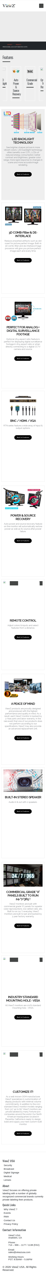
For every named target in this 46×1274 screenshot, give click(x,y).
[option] (16, 83)
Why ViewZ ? (10, 1209)
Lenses (7, 1180)
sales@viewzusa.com (19, 1252)
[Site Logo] (9, 5)
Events (7, 1213)
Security (8, 1165)
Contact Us (9, 1220)
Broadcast (9, 1169)
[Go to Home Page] (3, 45)
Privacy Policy (11, 1224)
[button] (41, 6)
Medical (8, 1176)
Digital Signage (11, 1172)
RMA (6, 1216)
